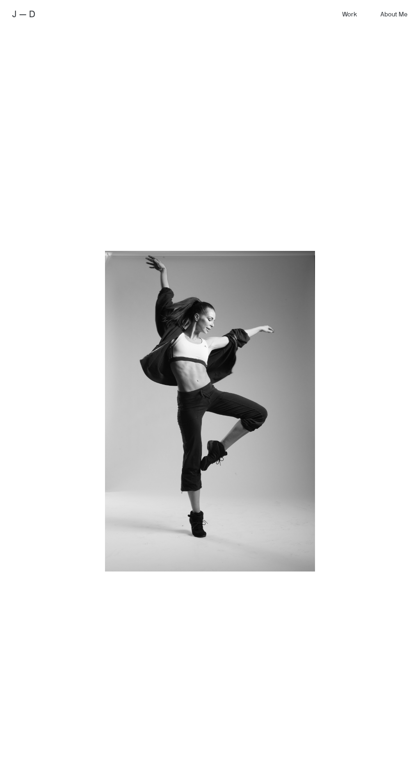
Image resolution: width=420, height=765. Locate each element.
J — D (23, 14)
